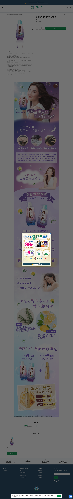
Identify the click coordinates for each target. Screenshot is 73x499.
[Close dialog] (50, 234)
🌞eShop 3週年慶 (36, 264)
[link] (36, 247)
